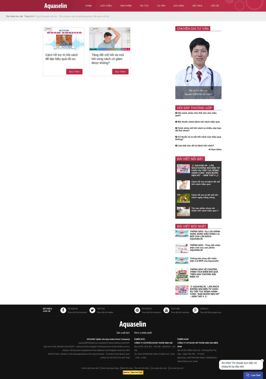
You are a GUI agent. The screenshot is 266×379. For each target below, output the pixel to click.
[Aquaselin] (61, 6)
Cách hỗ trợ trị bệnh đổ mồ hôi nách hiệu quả (205, 182)
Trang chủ (28, 16)
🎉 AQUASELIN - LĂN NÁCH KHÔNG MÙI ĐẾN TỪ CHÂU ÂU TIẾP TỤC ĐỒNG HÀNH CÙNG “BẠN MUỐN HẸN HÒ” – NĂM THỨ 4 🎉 (205, 170)
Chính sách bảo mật (89, 368)
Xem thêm (216, 149)
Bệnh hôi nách (127, 368)
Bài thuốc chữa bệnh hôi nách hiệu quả (199, 121)
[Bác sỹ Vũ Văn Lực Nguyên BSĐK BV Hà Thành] (198, 98)
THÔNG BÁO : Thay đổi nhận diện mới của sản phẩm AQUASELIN (205, 247)
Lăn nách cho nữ (176, 368)
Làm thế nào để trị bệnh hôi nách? (196, 145)
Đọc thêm (74, 71)
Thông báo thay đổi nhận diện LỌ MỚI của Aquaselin (204, 259)
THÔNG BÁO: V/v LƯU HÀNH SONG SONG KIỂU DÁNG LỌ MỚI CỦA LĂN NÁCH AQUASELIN (205, 235)
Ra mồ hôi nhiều (142, 368)
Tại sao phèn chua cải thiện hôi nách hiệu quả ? (205, 209)
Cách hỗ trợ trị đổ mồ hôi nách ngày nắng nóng (204, 196)
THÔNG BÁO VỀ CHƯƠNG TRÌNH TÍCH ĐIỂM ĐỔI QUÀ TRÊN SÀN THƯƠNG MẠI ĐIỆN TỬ (204, 273)
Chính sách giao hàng (109, 368)
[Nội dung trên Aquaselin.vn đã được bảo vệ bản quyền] (133, 374)
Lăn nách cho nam (159, 368)
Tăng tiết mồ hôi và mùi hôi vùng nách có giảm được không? (108, 59)
